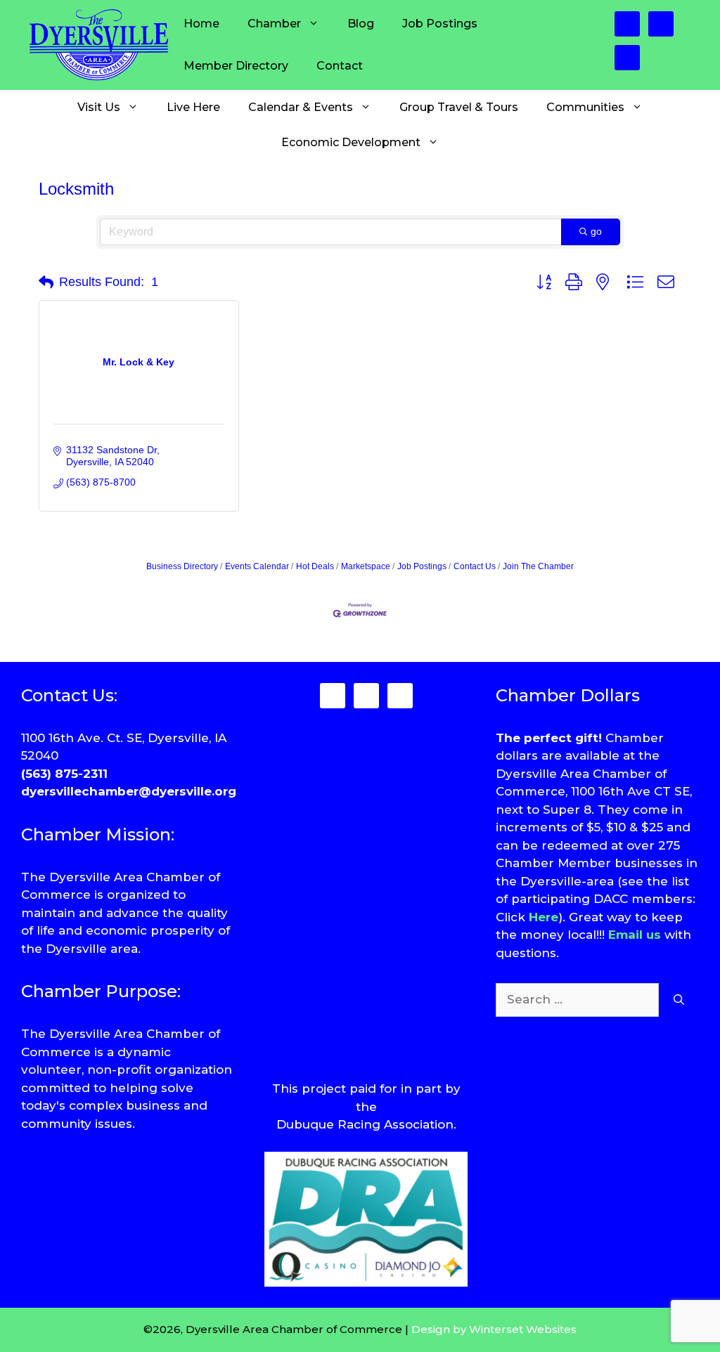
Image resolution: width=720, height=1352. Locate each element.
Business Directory (182, 566)
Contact (339, 65)
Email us (634, 935)
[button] (46, 282)
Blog (360, 23)
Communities (585, 107)
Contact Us (475, 566)
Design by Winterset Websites (494, 1329)
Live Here (193, 107)
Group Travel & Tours (458, 107)
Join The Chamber (538, 566)
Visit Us (98, 107)
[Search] (679, 1000)
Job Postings (439, 23)
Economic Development (350, 142)
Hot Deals (315, 566)
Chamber (274, 23)
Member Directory (236, 65)
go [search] (596, 231)
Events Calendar (257, 566)
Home (201, 23)
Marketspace (365, 566)
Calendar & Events (300, 107)
